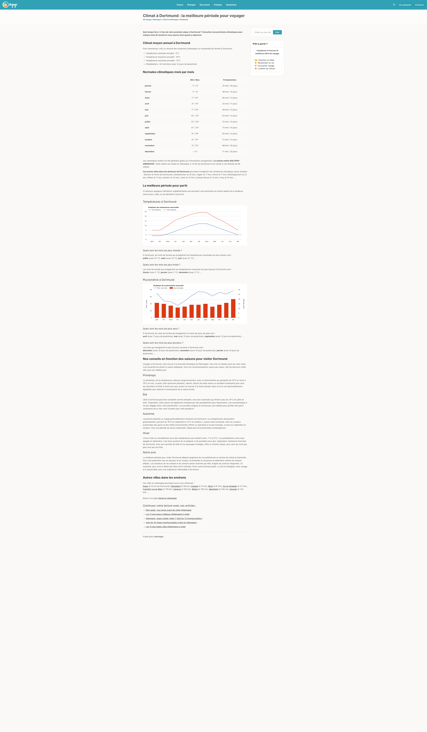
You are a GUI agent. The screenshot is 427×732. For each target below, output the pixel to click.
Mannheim (213, 489)
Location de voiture (266, 68)
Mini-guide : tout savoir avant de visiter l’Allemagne (168, 510)
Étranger (191, 5)
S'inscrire (419, 5)
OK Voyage (147, 19)
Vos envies (205, 5)
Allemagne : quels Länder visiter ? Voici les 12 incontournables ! (174, 518)
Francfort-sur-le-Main (152, 489)
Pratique (218, 5)
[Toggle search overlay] (394, 4)
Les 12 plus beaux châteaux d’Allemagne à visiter (168, 514)
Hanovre (177, 489)
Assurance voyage (265, 66)
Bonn (210, 486)
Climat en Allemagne (170, 19)
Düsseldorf (176, 486)
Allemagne (157, 19)
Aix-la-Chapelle (230, 486)
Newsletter (231, 5)
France (180, 5)
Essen (145, 486)
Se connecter (405, 5)
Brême (195, 489)
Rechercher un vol (265, 63)
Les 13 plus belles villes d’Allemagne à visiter (166, 527)
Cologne (194, 486)
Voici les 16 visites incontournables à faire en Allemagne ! (171, 522)
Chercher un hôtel (265, 60)
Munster (233, 489)
